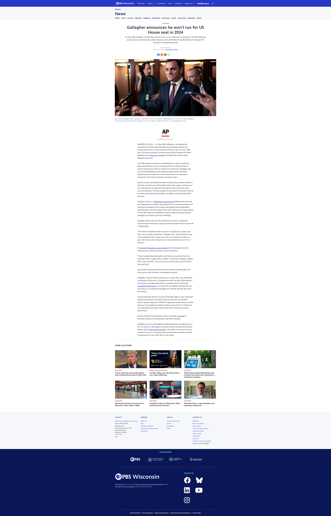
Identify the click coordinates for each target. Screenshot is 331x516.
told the (154, 248)
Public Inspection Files (161, 513)
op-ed (163, 202)
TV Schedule (161, 3)
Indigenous (147, 18)
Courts (123, 18)
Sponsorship (196, 436)
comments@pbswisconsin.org (128, 421)
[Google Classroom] (165, 55)
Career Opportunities (173, 421)
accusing (181, 316)
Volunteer (196, 438)
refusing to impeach (157, 155)
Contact (118, 417)
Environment (182, 18)
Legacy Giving (197, 433)
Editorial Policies (135, 513)
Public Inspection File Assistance (180, 513)
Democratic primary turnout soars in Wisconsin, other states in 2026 (129, 404)
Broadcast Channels (147, 426)
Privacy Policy (197, 513)
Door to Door (197, 426)
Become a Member (198, 423)
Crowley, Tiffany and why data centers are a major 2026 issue (164, 374)
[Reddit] (162, 55)
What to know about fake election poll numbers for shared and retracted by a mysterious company (199, 375)
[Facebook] (158, 55)
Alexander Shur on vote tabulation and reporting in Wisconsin (199, 404)
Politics (117, 18)
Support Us (188, 3)
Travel (168, 428)
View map (118, 434)
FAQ (116, 437)
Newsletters (170, 426)
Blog (142, 423)
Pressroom (144, 431)
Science (199, 18)
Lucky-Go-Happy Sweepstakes (202, 441)
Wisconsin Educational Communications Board (149, 484)
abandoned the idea (157, 330)
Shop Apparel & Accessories (149, 428)
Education (178, 3)
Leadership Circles (198, 431)
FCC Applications (147, 513)
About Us (144, 421)
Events (169, 423)
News (170, 3)
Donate (142, 3)
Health (174, 18)
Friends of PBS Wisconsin (200, 428)
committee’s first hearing (147, 286)
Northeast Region (171, 49)
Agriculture (191, 18)
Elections (165, 23)
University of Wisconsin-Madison (125, 486)
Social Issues (166, 18)
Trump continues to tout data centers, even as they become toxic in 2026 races (130, 374)
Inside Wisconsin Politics (158, 370)
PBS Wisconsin (119, 484)
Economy (130, 18)
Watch (149, 3)
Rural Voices (156, 18)
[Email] (168, 55)
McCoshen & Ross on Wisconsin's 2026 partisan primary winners (165, 404)
